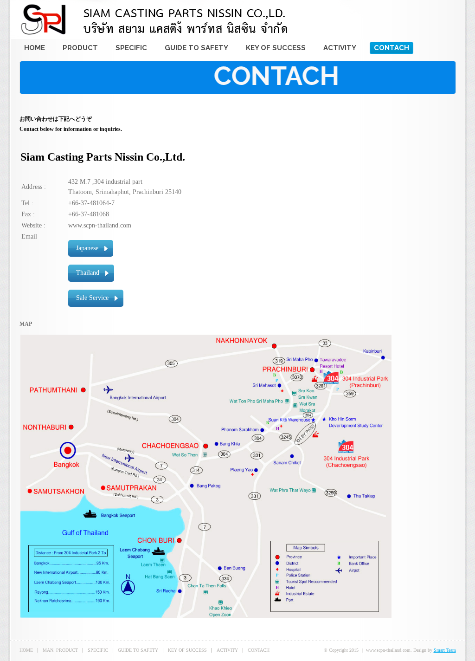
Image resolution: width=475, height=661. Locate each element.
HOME (26, 650)
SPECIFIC (98, 650)
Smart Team (445, 650)
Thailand (87, 272)
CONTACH (259, 650)
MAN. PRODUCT (60, 650)
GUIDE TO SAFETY (138, 650)
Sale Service (92, 297)
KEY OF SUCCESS (187, 650)
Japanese (87, 248)
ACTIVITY (227, 650)
